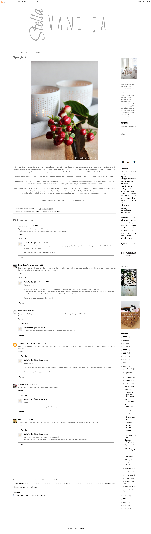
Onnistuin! (128, 411)
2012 (125, 509)
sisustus (125, 230)
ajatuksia (124, 174)
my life (133, 215)
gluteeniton (132, 181)
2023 (125, 347)
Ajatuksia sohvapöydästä (130, 450)
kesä (123, 198)
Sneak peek (129, 422)
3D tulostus (125, 171)
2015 (125, 499)
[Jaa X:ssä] (48, 209)
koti (134, 198)
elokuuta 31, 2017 (28, 419)
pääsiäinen (124, 225)
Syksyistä (128, 389)
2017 (125, 366)
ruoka (127, 228)
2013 (125, 505)
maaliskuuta (129, 481)
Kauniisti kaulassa (128, 426)
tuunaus (129, 233)
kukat (123, 201)
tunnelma (57, 211)
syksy (51, 211)
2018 (125, 363)
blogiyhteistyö (128, 178)
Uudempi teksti (18, 483)
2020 (125, 356)
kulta (134, 201)
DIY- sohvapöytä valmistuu (129, 406)
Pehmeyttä (128, 460)
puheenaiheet (36, 211)
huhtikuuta (129, 478)
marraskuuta (129, 372)
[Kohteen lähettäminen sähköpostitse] (43, 209)
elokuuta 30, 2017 (31, 384)
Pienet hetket (129, 445)
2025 (125, 340)
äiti (135, 238)
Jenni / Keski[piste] (24, 265)
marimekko (125, 213)
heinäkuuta (129, 468)
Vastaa (20, 234)
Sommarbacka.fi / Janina (26, 343)
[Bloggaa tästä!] (45, 209)
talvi (122, 233)
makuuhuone (126, 210)
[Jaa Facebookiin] (50, 209)
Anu (19, 419)
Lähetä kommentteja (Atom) (27, 487)
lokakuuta (129, 377)
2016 (125, 496)
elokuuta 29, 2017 (32, 226)
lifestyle (125, 205)
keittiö (134, 195)
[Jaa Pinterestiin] (52, 209)
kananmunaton (131, 191)
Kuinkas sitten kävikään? (130, 456)
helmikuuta (129, 487)
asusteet (124, 176)
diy (126, 181)
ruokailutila (133, 228)
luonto (134, 206)
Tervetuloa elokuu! (128, 463)
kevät (128, 198)
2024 (125, 343)
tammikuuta (129, 490)
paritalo (133, 220)
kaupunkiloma (125, 195)
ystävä (130, 238)
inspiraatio (127, 186)
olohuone (124, 217)
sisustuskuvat (45, 211)
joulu (123, 189)
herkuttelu (125, 184)
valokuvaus (131, 236)
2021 (125, 353)
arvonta (133, 174)
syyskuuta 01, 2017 (42, 243)
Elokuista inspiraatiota (130, 441)
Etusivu (64, 483)
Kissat (133, 172)
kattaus (133, 193)
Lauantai (128, 430)
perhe (123, 223)
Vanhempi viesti (109, 483)
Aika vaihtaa (129, 386)
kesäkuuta (129, 472)
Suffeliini (21, 384)
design (123, 181)
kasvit (123, 193)
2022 (125, 350)
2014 (125, 502)
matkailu (124, 215)
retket (123, 228)
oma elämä (27, 211)
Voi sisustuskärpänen (130, 435)
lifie (22, 211)
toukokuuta (129, 475)
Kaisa (20, 311)
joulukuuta (129, 369)
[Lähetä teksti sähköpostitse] (39, 208)
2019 (125, 360)
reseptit (133, 225)
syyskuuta (128, 380)
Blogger (81, 528)
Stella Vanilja (28, 243)
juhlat (123, 191)
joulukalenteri (130, 189)
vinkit (124, 238)
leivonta (124, 203)
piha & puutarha (130, 223)
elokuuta (128, 384)
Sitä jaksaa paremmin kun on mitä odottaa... (130, 416)
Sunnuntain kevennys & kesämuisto (129, 394)
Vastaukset (24, 239)
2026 (125, 337)
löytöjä (123, 208)
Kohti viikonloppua (130, 400)
